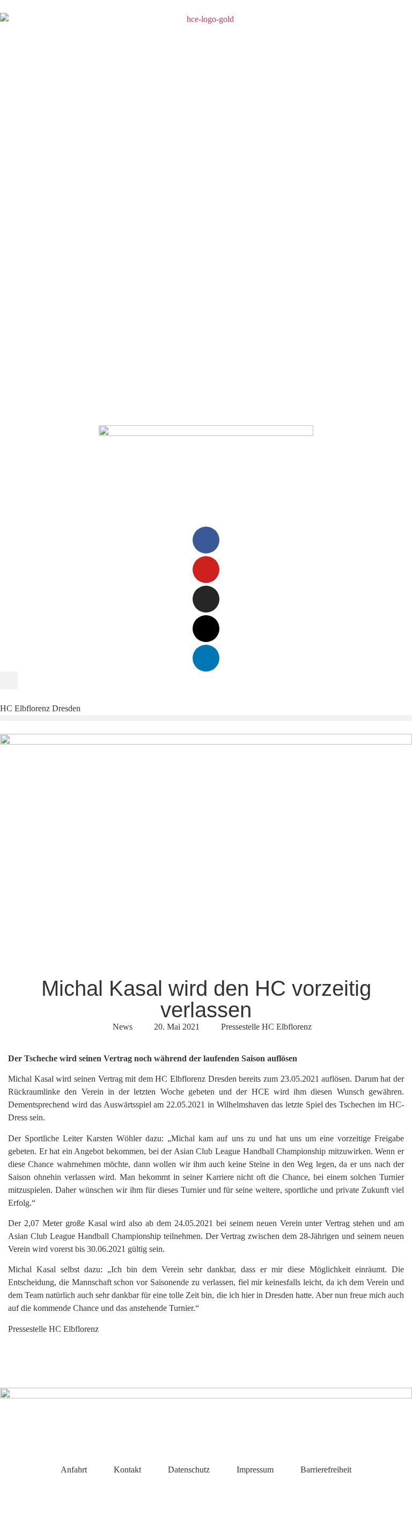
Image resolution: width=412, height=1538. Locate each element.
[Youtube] (206, 569)
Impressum (255, 1469)
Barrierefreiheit (325, 1469)
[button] (9, 680)
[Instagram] (206, 599)
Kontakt (127, 1469)
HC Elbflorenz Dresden (40, 708)
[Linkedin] (206, 658)
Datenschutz (189, 1469)
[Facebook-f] (206, 540)
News (123, 1026)
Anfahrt (74, 1469)
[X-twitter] (206, 628)
